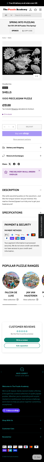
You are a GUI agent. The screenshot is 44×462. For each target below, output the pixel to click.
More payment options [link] (22, 139)
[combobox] (22, 15)
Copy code (28, 31)
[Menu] (40, 9)
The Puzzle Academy (12, 456)
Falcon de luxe (11, 294)
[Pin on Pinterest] (18, 164)
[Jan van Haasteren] (30, 280)
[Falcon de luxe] (11, 280)
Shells (9, 38)
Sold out (29, 127)
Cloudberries (6, 84)
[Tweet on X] (9, 164)
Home (4, 38)
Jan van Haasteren (30, 294)
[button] (35, 9)
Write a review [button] (22, 340)
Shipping (15, 109)
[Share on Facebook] (14, 164)
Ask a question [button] (22, 346)
